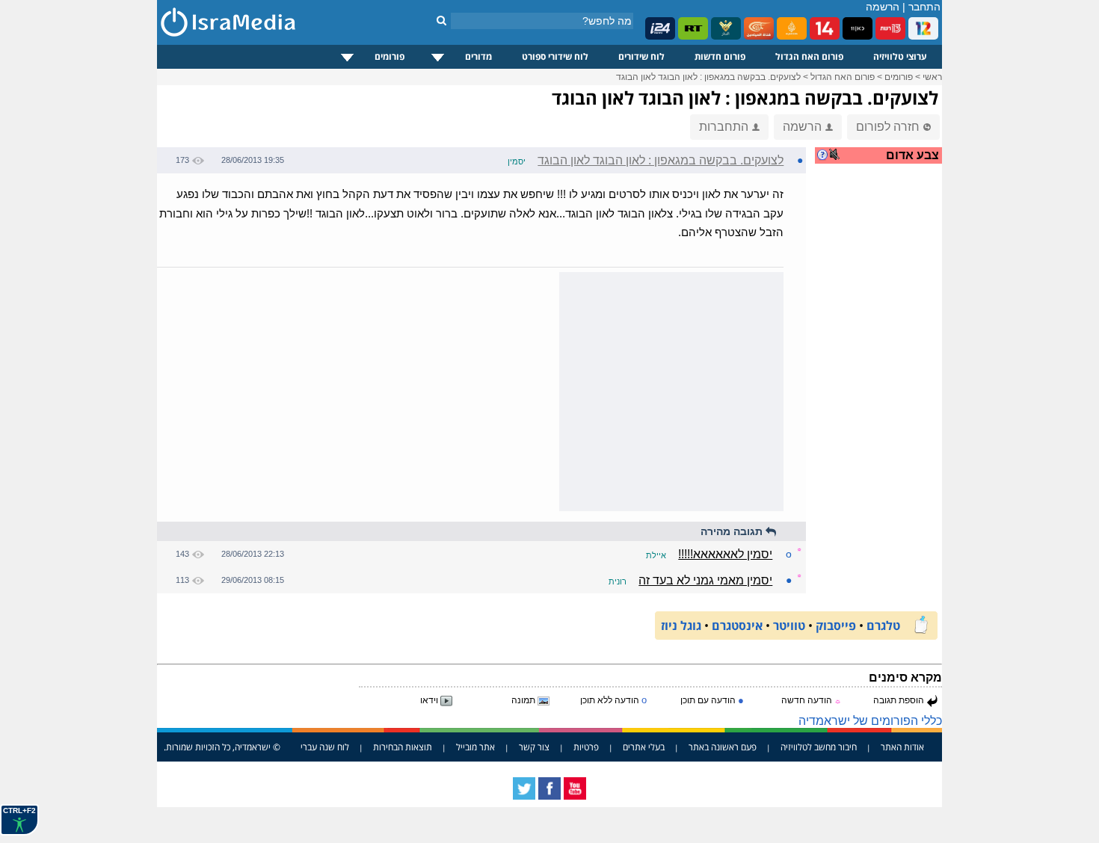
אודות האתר (902, 747)
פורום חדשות (720, 56)
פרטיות (586, 747)
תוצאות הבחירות (402, 747)
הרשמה (882, 7)
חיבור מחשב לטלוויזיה (819, 747)
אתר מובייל (475, 747)
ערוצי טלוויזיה (900, 56)
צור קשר (534, 747)
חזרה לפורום (888, 126)
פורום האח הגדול (809, 56)
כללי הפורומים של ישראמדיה (870, 720)
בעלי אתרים (644, 747)
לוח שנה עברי (325, 747)
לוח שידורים (641, 56)
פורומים (389, 56)
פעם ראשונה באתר (723, 747)
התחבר (924, 7)
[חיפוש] (441, 20)
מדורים (478, 56)
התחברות (723, 126)
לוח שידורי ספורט (555, 56)
